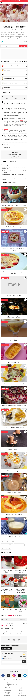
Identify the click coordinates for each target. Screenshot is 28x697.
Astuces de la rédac (7, 658)
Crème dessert (16, 3)
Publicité (17, 679)
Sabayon (22, 3)
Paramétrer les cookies (16, 680)
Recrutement (21, 679)
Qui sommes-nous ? (7, 679)
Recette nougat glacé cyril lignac (10, 170)
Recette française (6, 548)
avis (18, 24)
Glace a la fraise (6, 167)
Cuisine (4, 656)
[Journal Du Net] (20, 688)
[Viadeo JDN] (20, 693)
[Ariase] (7, 695)
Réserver (6, 104)
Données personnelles (7, 680)
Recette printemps (19, 545)
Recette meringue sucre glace (9, 178)
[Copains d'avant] (7, 693)
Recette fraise (5, 541)
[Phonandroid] (20, 695)
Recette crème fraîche (7, 545)
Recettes (5, 3)
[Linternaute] (7, 690)
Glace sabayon (5, 165)
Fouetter (6, 129)
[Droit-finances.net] (20, 690)
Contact (13, 679)
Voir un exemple (23, 656)
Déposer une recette (6, 648)
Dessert (9, 3)
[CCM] (7, 688)
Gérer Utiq (23, 680)
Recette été (13, 541)
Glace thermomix (6, 174)
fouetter (16, 109)
